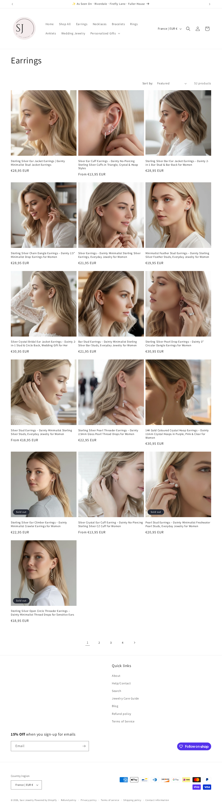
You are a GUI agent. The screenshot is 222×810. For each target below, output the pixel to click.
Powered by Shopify (45, 800)
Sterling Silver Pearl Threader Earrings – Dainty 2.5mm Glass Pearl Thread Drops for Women (108, 432)
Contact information (157, 800)
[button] (105, 33)
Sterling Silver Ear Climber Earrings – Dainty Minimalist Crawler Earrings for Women (39, 524)
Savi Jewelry (27, 800)
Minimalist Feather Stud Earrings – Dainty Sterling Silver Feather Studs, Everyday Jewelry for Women (177, 255)
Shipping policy (132, 800)
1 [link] (87, 642)
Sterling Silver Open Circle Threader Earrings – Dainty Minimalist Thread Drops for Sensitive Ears (42, 612)
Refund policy (121, 714)
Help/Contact (121, 683)
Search (116, 691)
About (116, 676)
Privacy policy (89, 800)
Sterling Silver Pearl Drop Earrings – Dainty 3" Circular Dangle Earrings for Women (174, 343)
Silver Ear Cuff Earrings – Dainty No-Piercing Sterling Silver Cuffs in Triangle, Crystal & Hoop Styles (108, 164)
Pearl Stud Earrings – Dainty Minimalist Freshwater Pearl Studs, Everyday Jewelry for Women (177, 524)
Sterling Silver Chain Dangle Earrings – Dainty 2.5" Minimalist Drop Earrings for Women (43, 255)
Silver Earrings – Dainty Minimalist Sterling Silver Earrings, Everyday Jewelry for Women (109, 255)
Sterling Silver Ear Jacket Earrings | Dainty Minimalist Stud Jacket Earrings (38, 163)
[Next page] (134, 642)
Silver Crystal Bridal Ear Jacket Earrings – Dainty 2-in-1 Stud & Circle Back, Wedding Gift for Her (43, 343)
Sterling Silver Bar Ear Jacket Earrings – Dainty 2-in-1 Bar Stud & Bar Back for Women (177, 163)
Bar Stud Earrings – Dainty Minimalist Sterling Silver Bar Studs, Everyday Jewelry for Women (107, 343)
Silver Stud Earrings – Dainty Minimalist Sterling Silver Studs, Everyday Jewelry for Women (41, 432)
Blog (115, 706)
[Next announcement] (209, 4)
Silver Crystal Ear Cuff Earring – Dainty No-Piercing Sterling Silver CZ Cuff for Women (110, 524)
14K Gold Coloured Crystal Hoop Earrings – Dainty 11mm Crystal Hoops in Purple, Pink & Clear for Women (177, 434)
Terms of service (110, 800)
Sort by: (147, 83)
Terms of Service (123, 721)
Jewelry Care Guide (125, 698)
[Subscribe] (84, 746)
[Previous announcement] (12, 4)
